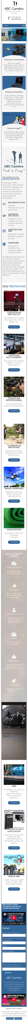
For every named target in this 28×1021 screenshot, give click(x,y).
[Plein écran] (23, 923)
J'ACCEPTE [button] (18, 1018)
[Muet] (21, 923)
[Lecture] (4, 923)
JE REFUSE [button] (10, 1018)
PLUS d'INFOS (14, 326)
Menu (6, 25)
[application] (14, 918)
